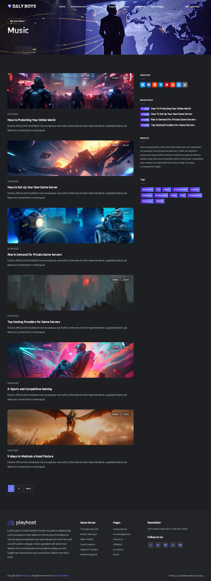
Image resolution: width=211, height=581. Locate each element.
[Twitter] (142, 84)
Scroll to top (6, 291)
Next (28, 488)
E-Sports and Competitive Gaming (29, 389)
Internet (194, 189)
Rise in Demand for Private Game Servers (34, 254)
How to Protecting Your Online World (31, 120)
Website (159, 201)
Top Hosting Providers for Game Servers (33, 322)
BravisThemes (61, 575)
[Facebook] (148, 84)
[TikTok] (185, 84)
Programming (195, 195)
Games (115, 78)
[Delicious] (178, 84)
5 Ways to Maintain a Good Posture (30, 456)
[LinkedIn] (160, 84)
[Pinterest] (166, 84)
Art (157, 189)
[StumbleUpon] (172, 84)
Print (182, 195)
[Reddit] (154, 84)
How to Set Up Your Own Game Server (32, 187)
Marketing (146, 195)
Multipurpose (161, 195)
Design (166, 189)
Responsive (147, 201)
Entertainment (180, 189)
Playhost (26, 575)
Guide (126, 78)
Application (147, 189)
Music (173, 195)
